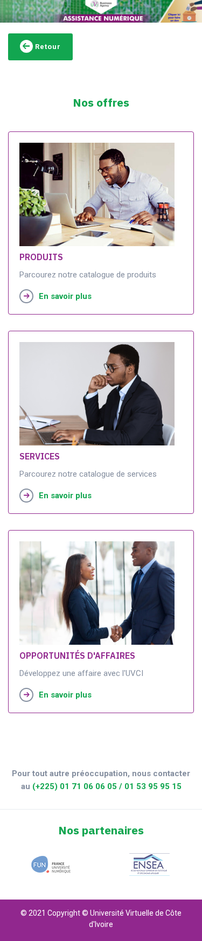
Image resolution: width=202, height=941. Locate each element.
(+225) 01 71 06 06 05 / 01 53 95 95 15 (107, 786)
